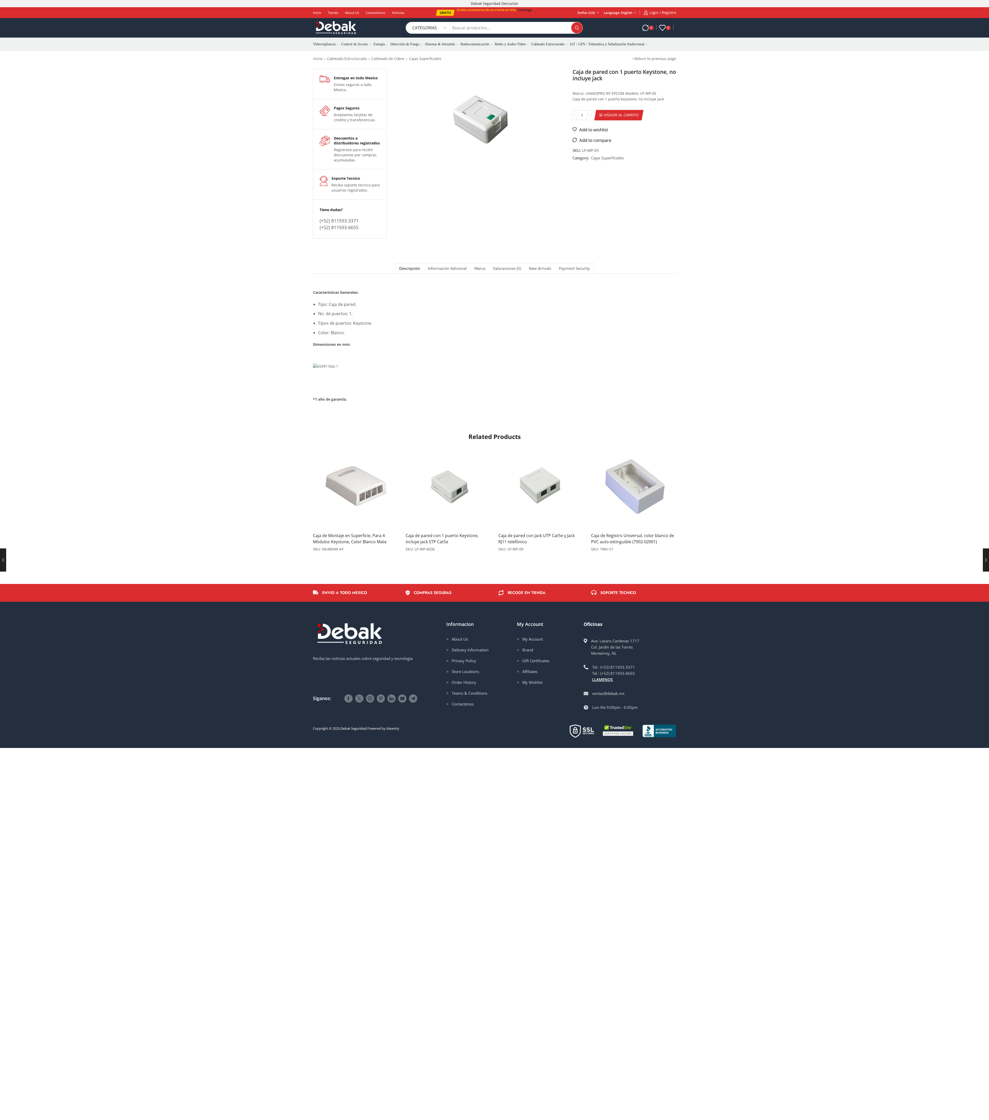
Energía (379, 44)
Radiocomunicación (475, 44)
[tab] (409, 268)
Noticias (398, 12)
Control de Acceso (354, 44)
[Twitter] (359, 698)
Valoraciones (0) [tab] (507, 268)
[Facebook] (348, 698)
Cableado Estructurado (547, 44)
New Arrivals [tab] (540, 268)
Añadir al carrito (621, 115)
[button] (445, 13)
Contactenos (375, 12)
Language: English (618, 12)
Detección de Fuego (404, 44)
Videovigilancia (324, 44)
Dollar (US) (586, 12)
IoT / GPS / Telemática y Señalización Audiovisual (607, 44)
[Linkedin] (391, 698)
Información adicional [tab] (447, 268)
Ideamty (392, 728)
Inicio (317, 12)
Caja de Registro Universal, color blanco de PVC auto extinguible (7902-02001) (632, 539)
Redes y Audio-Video (510, 44)
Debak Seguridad (353, 728)
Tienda (333, 12)
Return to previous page (655, 58)
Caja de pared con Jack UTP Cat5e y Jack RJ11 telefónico (536, 539)
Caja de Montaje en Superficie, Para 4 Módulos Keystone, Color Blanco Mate (350, 539)
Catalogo (525, 9)
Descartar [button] (509, 3)
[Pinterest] (381, 698)
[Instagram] (370, 698)
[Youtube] (402, 698)
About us (352, 12)
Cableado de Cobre (387, 58)
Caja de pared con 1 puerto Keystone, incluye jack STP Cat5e (442, 539)
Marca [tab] (479, 268)
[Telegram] (413, 698)
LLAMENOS (602, 679)
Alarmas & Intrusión (440, 44)
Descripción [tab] (409, 268)
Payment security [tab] (574, 268)
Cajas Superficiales (425, 58)
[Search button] (577, 27)
